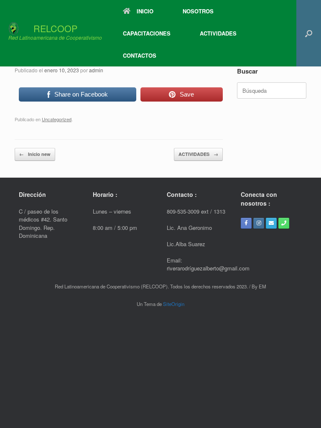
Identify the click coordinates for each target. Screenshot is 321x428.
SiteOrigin (173, 304)
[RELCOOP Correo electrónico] (271, 223)
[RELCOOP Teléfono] (283, 223)
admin (96, 70)
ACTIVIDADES (218, 33)
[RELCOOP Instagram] (258, 223)
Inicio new (35, 154)
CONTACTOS (139, 55)
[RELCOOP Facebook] (246, 223)
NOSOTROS (198, 11)
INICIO (145, 11)
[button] (308, 33)
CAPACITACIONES (147, 33)
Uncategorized (56, 119)
